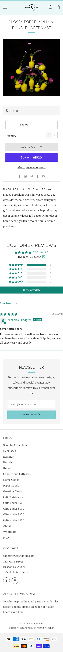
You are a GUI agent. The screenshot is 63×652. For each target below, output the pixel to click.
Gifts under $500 (13, 520)
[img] (9, 314)
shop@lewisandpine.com (18, 555)
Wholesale (9, 531)
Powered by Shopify (44, 627)
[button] (16, 265)
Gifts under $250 (13, 514)
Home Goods (11, 479)
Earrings (8, 456)
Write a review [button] (31, 289)
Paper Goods (11, 485)
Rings (6, 468)
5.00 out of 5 (40, 252)
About (7, 526)
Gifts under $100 (13, 508)
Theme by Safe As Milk (21, 627)
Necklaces (9, 451)
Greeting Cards (12, 491)
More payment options (32, 167)
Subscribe (30, 414)
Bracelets (9, 462)
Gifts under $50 (13, 503)
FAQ (6, 537)
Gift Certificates (13, 497)
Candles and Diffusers (17, 474)
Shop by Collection (15, 445)
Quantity (10, 135)
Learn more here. (13, 612)
